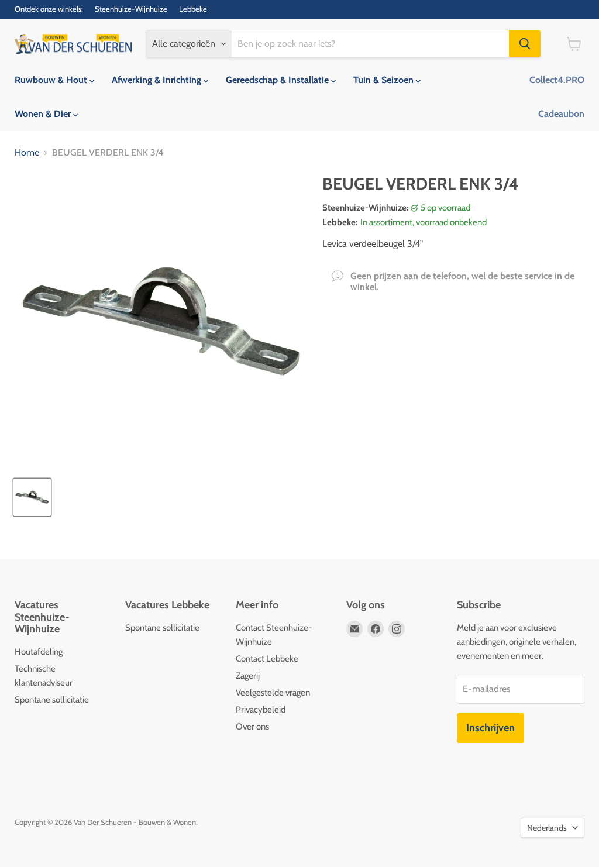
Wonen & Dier (44, 113)
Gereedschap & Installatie (278, 79)
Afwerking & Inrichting (158, 79)
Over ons (252, 726)
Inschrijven (490, 727)
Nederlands (547, 828)
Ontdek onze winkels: (49, 9)
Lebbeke (193, 9)
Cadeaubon (561, 113)
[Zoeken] (525, 43)
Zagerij (248, 675)
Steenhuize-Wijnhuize (131, 9)
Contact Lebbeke (267, 658)
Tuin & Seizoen (384, 79)
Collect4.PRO (556, 79)
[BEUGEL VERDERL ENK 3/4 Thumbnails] (32, 497)
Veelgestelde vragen (273, 692)
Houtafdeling (39, 651)
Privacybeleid (260, 709)
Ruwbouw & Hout (52, 79)
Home (27, 152)
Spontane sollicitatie (52, 699)
